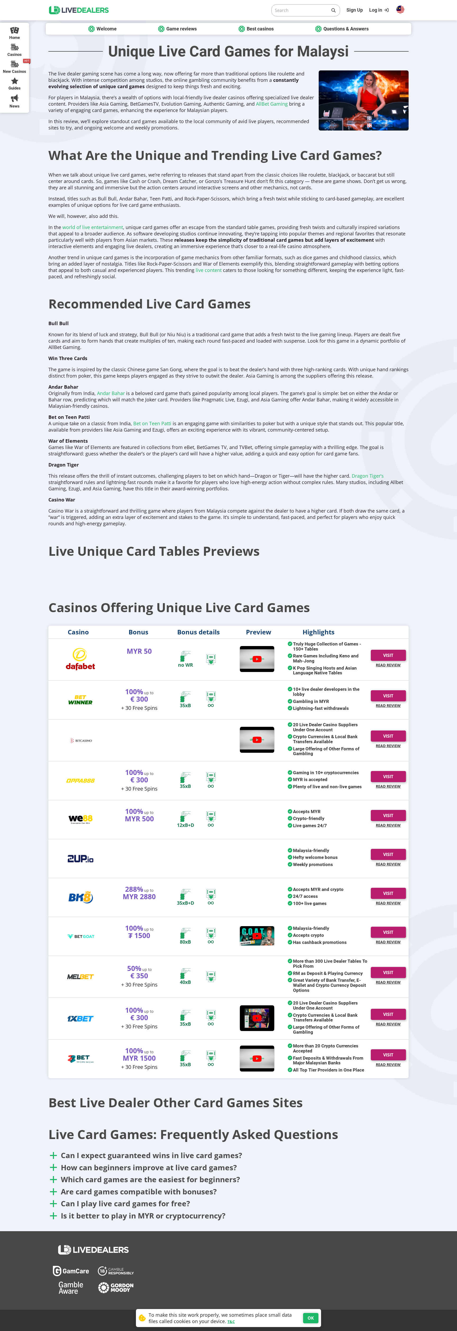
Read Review (388, 664)
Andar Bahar (111, 393)
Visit (388, 655)
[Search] (333, 10)
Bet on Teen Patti (152, 423)
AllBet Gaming (272, 104)
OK (311, 1318)
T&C (231, 1321)
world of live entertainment (92, 227)
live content (209, 270)
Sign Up (354, 10)
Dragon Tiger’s (368, 476)
